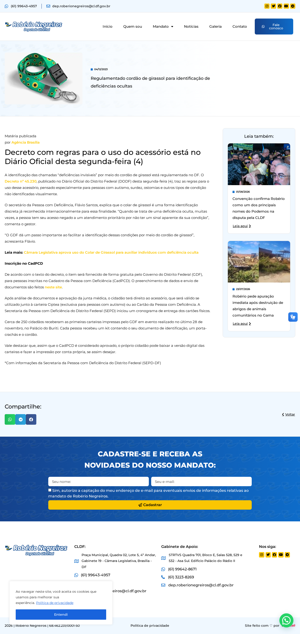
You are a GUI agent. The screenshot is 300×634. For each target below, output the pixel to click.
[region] (60, 603)
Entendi (61, 614)
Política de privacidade (54, 603)
